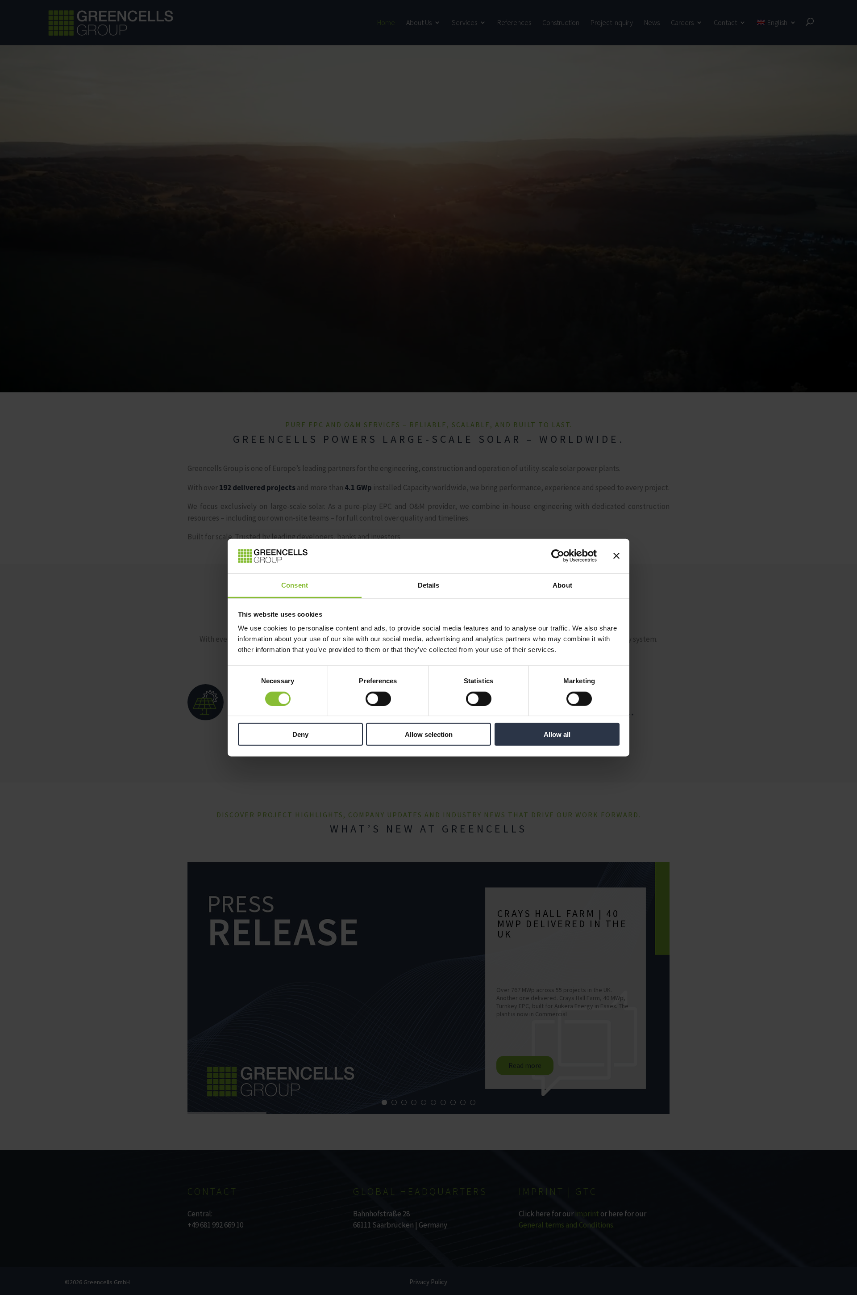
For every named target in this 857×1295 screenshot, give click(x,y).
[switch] (378, 698)
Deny (300, 734)
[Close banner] (616, 556)
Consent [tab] (294, 585)
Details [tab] (429, 585)
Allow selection (429, 734)
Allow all (557, 734)
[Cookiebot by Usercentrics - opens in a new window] (558, 556)
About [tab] (562, 585)
